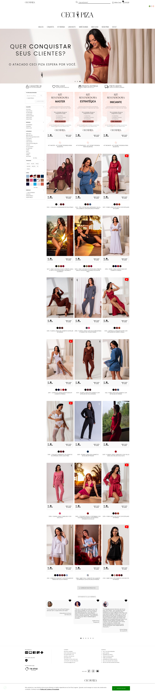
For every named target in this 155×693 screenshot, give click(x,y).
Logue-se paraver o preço (68, 136)
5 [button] (90, 638)
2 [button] (77, 81)
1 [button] (75, 81)
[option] (77, 56)
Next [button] (128, 618)
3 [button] (80, 81)
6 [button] (93, 638)
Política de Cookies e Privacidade (49, 689)
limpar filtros (40, 101)
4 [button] (88, 638)
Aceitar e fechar (121, 688)
